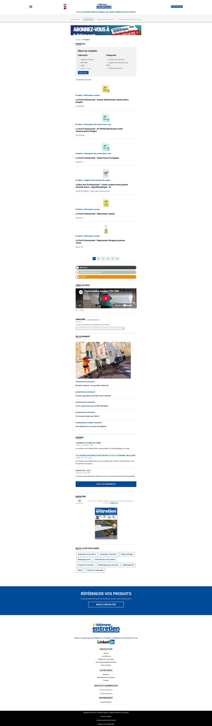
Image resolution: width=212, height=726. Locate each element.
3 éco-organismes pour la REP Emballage (92, 406)
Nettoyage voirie (84, 559)
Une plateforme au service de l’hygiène (91, 426)
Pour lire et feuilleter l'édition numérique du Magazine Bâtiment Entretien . (110, 502)
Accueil (78, 40)
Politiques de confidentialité (106, 724)
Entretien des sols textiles (105, 559)
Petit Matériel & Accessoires (89, 272)
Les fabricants (75, 19)
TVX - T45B (80, 310)
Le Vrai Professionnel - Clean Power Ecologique (97, 158)
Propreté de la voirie (86, 565)
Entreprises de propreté (85, 382)
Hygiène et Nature (87, 60)
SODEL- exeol (85, 69)
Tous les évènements (106, 484)
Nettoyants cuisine (115, 68)
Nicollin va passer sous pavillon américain (92, 385)
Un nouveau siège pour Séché (87, 416)
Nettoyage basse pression (108, 565)
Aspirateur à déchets (108, 554)
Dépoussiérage (127, 554)
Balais (80, 570)
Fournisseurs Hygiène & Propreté (89, 423)
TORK (82, 66)
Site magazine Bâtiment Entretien (130, 19)
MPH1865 (83, 63)
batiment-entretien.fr (106, 690)
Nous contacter (106, 604)
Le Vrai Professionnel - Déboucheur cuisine (95, 214)
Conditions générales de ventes (106, 720)
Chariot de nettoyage (95, 570)
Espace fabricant (176, 6)
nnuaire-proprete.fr (106, 693)
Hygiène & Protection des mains (97, 180)
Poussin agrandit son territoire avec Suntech (93, 396)
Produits (86, 40)
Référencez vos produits (105, 19)
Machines (82, 268)
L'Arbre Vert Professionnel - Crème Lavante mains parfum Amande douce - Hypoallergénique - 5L (102, 185)
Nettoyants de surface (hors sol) (97, 124)
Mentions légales (106, 716)
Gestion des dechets (116, 60)
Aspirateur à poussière (87, 554)
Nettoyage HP (128, 565)
